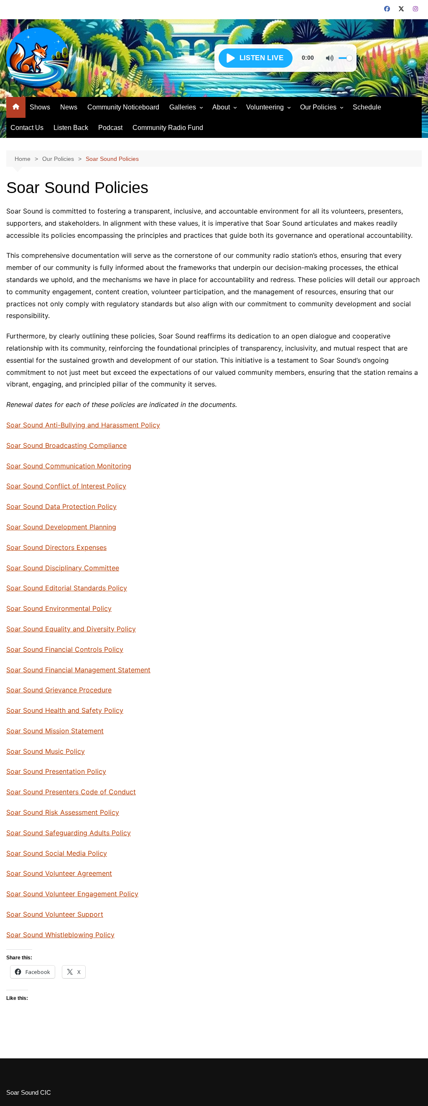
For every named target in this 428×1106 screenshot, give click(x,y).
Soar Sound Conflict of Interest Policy (66, 486)
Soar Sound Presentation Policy (56, 771)
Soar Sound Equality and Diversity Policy (71, 629)
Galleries (182, 107)
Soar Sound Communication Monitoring (68, 466)
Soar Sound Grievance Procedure (59, 690)
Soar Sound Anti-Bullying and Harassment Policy (83, 425)
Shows (40, 107)
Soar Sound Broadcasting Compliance (66, 445)
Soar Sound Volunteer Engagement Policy (72, 894)
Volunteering (265, 107)
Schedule (367, 107)
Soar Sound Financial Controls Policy (64, 649)
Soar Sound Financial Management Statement (78, 670)
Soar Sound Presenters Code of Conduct (71, 792)
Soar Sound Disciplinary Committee (62, 568)
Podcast (110, 127)
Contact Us (26, 127)
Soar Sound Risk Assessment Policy (62, 812)
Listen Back (71, 127)
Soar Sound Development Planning (61, 527)
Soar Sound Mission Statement (55, 731)
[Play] (256, 58)
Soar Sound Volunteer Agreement (59, 873)
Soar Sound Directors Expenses (56, 547)
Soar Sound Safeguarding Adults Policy (68, 833)
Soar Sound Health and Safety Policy (64, 710)
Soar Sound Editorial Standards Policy (66, 588)
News (68, 107)
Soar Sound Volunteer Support (54, 914)
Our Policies (318, 107)
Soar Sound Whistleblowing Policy (60, 935)
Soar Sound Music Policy (45, 751)
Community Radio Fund (167, 127)
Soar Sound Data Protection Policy (61, 506)
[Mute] (329, 58)
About (221, 107)
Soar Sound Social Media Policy (56, 853)
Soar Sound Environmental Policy (59, 608)
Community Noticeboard (123, 107)
